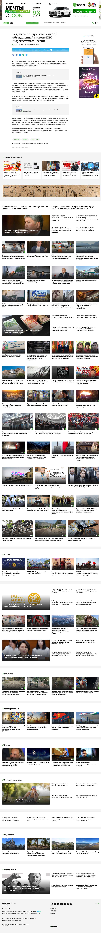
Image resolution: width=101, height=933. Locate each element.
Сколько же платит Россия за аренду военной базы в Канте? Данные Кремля (40, 110)
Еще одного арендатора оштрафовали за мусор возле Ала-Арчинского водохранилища (86, 653)
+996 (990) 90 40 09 (15, 913)
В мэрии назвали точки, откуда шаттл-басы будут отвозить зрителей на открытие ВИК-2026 (73, 208)
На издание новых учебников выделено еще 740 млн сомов (85, 641)
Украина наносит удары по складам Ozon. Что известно (16, 486)
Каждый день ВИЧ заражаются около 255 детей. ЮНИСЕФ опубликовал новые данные (85, 329)
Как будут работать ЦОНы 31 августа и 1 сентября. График (11, 355)
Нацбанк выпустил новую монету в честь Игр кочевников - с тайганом (63, 381)
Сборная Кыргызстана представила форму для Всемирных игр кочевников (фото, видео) (62, 511)
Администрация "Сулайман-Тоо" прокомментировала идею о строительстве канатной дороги (12, 381)
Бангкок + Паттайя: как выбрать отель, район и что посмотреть (62, 852)
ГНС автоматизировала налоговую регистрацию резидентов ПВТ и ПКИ (13, 305)
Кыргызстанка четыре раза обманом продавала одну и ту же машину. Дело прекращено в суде (13, 281)
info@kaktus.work (12, 911)
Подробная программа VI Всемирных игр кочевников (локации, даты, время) (11, 573)
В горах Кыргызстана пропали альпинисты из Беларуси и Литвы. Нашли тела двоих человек (38, 381)
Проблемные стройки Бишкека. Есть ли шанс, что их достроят (17, 539)
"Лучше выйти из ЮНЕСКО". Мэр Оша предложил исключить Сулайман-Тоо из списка (86, 510)
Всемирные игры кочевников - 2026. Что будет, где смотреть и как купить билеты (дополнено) (63, 573)
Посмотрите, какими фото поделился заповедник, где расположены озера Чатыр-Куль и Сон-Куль (87, 257)
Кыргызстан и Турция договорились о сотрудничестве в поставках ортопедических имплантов (62, 218)
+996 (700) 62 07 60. (43, 143)
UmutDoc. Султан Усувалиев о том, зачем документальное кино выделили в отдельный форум (50, 487)
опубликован (61, 63)
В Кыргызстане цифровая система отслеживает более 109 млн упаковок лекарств (62, 642)
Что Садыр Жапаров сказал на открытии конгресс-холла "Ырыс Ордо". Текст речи (48, 432)
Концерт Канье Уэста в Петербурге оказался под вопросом (38, 763)
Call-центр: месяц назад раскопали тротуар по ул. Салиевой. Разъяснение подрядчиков (13, 692)
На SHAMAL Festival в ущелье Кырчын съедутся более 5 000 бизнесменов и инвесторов (36, 457)
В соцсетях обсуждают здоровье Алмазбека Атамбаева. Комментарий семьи (21, 232)
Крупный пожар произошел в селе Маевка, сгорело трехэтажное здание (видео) (87, 405)
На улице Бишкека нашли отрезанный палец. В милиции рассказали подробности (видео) (62, 305)
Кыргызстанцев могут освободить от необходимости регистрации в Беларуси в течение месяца (62, 356)
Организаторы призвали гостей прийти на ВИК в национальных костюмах (62, 591)
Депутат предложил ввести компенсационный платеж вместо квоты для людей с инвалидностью (13, 256)
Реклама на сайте (6, 908)
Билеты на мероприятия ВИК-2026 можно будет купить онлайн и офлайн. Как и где (23, 605)
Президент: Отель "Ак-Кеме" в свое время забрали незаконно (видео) (38, 509)
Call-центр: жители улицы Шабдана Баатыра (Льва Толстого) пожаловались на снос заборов (37, 692)
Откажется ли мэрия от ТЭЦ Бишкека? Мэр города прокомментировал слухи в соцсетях (60, 631)
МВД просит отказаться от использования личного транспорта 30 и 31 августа (10, 819)
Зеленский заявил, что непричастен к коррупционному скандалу (86, 764)
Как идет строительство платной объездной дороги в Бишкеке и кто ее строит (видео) (49, 539)
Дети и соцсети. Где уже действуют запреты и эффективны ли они (38, 629)
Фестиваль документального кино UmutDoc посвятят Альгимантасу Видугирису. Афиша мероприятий (21, 888)
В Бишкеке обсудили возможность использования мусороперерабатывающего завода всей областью (87, 218)
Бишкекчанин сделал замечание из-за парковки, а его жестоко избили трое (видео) (25, 208)
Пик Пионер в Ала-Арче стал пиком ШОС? (63, 456)
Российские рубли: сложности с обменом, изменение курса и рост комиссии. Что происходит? (13, 630)
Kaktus (37, 44)
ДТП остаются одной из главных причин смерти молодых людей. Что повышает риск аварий (62, 256)
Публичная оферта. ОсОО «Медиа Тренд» (12, 920)
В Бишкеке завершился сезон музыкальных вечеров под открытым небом (85, 819)
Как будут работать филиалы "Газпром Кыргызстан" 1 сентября (37, 304)
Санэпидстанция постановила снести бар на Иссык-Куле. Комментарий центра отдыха (85, 229)
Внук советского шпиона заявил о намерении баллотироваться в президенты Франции (13, 764)
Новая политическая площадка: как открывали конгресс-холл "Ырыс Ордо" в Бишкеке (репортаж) (17, 433)
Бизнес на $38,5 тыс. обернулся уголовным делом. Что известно (81, 539)
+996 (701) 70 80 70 (25, 913)
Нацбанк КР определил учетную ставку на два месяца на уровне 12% (87, 316)
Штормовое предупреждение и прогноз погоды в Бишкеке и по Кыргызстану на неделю (23, 800)
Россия (25, 139)
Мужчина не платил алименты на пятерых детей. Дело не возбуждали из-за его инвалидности (87, 306)
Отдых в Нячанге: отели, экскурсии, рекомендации (10, 852)
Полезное (63, 22)
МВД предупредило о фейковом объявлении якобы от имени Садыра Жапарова (86, 381)
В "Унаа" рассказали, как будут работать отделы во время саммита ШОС (38, 819)
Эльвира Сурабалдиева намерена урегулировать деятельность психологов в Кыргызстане (23, 656)
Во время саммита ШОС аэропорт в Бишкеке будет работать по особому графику (63, 819)
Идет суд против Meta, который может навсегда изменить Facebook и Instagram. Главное (83, 486)
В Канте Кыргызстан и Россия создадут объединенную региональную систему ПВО (38, 76)
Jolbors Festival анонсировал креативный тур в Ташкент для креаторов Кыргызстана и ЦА (85, 875)
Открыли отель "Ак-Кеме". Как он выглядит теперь (12, 509)
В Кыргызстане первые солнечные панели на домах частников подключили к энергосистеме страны (87, 458)
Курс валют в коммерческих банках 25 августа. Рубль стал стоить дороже (22, 332)
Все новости (31, 23)
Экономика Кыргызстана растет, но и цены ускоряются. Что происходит (62, 727)
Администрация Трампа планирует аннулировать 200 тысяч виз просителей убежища (63, 317)
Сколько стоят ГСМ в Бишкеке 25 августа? (86, 281)
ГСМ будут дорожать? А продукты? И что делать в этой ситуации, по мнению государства (87, 727)
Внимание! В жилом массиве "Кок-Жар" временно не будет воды (87, 784)
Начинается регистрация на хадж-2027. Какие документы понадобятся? (11, 405)
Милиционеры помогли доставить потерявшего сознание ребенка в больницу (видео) (13, 457)
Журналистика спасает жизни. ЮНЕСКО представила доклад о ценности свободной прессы (61, 653)
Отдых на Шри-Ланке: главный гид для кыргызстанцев (87, 852)
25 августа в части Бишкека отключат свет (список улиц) (60, 784)
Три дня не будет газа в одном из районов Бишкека (86, 796)
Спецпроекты (48, 22)
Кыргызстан (35, 139)
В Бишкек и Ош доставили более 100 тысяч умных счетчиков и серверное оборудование (63, 329)
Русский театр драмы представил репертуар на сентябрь (62, 885)
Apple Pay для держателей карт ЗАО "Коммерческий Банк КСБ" (31, 174)
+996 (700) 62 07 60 (31, 911)
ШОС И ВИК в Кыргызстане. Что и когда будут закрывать (37, 572)
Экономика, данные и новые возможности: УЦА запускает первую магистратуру (51, 174)
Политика (14, 44)
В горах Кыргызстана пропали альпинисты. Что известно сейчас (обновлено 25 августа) (87, 356)
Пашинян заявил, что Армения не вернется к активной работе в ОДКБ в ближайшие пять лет (62, 764)
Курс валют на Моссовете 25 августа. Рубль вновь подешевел (37, 404)
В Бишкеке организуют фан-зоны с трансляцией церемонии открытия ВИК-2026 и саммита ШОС (63, 875)
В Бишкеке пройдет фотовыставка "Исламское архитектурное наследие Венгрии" (86, 886)
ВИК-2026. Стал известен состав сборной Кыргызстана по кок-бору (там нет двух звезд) (87, 573)
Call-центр (56, 22)
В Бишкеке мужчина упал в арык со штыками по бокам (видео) (87, 691)
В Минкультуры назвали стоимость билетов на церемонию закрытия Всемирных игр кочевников (62, 602)
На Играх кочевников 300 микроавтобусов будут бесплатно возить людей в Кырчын (86, 602)
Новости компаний (13, 157)
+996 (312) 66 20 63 (35, 913)
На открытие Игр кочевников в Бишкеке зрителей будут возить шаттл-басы (86, 591)
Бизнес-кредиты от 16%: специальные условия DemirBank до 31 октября (69, 174)
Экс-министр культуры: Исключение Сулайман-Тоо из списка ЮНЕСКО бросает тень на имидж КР (62, 230)
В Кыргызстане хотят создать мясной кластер (36, 281)
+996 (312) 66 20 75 (22, 911)
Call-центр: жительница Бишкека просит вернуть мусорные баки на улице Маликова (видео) (62, 692)
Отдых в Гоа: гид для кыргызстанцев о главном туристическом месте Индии (36, 853)
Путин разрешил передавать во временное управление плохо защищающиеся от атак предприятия (37, 357)
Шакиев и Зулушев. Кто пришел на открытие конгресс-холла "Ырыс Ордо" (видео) (82, 432)
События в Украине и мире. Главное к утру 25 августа (60, 404)
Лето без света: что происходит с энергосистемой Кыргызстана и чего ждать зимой (37, 727)
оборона (16, 139)
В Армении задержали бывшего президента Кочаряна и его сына (37, 255)
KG (97, 904)
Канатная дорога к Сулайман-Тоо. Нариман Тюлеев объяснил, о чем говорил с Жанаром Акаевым (62, 281)
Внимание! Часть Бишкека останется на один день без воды (62, 796)
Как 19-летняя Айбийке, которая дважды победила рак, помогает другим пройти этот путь (86, 630)
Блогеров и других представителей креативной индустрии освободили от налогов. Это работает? (13, 728)
